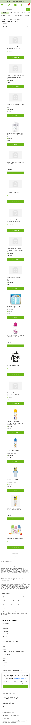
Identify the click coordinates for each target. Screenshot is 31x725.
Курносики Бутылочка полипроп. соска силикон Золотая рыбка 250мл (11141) (14, 451)
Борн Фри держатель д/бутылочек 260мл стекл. (13, 307)
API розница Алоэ (6, 718)
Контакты (5, 633)
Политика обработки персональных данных (11, 715)
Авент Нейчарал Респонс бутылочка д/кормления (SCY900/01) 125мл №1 (14, 220)
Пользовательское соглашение (8, 714)
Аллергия (13, 12)
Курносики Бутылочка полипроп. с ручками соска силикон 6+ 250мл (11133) (14, 480)
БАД (18, 12)
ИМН (29, 12)
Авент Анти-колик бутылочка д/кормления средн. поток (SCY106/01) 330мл (15, 47)
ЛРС (4, 673)
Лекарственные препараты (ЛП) (12, 670)
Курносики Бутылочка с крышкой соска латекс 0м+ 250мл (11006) (14, 508)
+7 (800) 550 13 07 (10, 698)
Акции (4, 649)
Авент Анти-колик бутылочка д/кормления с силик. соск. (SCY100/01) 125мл (15, 76)
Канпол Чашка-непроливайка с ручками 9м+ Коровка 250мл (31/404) (15, 364)
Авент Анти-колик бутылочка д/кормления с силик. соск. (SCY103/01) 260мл (15, 105)
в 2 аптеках (10, 109)
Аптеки (5, 646)
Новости (5, 631)
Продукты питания (8, 691)
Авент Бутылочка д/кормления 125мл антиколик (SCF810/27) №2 (15, 134)
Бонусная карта (7, 644)
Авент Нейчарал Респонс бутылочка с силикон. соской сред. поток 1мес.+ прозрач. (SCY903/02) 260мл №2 (14, 278)
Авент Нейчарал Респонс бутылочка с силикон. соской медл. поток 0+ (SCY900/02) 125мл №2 (14, 249)
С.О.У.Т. (4, 717)
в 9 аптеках (10, 80)
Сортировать (26, 30)
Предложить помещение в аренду (13, 651)
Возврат (5, 636)
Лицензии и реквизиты (10, 639)
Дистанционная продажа (10, 641)
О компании (6, 654)
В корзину (15, 57)
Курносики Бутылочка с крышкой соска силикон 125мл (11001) (15, 537)
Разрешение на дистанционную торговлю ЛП (11, 716)
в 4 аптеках (10, 224)
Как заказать (6, 623)
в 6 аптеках (10, 455)
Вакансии (5, 628)
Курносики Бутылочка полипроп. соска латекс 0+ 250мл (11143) (14, 393)
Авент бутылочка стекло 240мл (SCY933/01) (15, 162)
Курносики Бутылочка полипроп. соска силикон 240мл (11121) (15, 422)
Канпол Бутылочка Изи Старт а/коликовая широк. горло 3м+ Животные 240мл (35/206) (15, 335)
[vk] (4, 706)
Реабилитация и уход (9, 693)
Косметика (6, 668)
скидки (5, 13)
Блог (4, 626)
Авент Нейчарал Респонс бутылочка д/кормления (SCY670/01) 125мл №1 (14, 191)
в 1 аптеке (10, 51)
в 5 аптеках (10, 513)
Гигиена (23, 12)
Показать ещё (15, 553)
